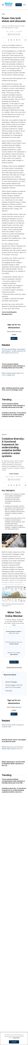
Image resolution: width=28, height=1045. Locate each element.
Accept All (14, 1041)
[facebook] (8, 40)
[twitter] (14, 40)
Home (3, 14)
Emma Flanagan (14, 473)
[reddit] (16, 40)
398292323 (12, 534)
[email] (19, 40)
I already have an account (14, 667)
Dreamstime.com (20, 535)
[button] (3, 5)
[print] (25, 40)
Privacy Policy (16, 1037)
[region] (14, 1038)
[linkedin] (11, 40)
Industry (4, 434)
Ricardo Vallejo (20, 534)
